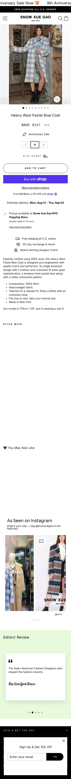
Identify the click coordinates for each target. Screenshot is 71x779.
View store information (20, 227)
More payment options (35, 187)
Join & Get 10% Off (19, 730)
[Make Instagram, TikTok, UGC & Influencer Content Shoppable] (59, 615)
